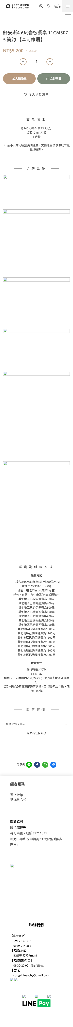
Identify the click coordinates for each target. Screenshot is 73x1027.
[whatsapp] (45, 765)
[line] (29, 765)
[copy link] (53, 765)
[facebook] (37, 765)
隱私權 (15, 827)
